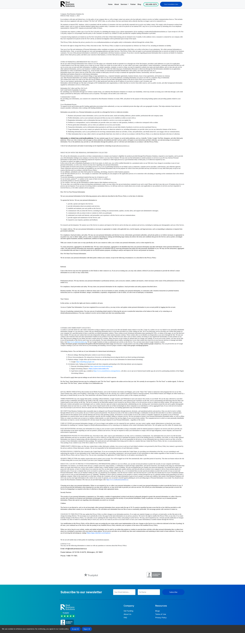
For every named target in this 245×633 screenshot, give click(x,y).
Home (110, 4)
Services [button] (124, 4)
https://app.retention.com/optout (98, 533)
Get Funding (128, 611)
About (116, 4)
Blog (139, 4)
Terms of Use (160, 614)
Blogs (157, 611)
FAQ (125, 618)
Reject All (87, 629)
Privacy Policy (161, 618)
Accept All (75, 629)
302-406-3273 (151, 4)
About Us (127, 614)
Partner (133, 4)
